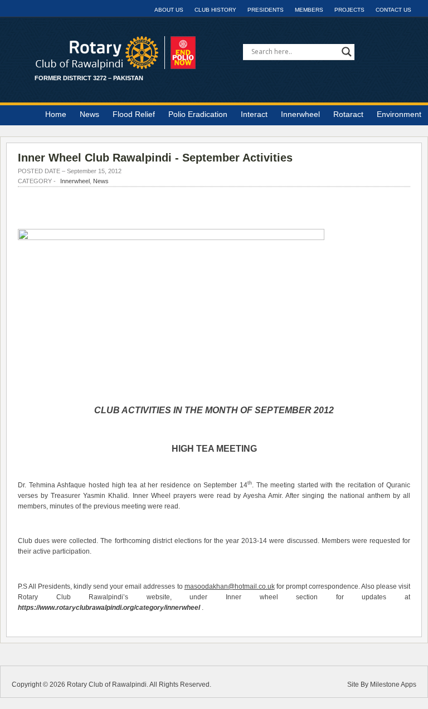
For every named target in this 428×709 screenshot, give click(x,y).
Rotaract (348, 114)
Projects (349, 10)
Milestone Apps (393, 684)
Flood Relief (134, 114)
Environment (399, 114)
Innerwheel (300, 114)
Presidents (265, 10)
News (89, 114)
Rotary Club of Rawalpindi (107, 684)
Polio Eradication (197, 114)
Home (55, 114)
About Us (168, 10)
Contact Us (393, 10)
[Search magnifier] (346, 52)
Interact (254, 114)
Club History (215, 10)
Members (309, 10)
